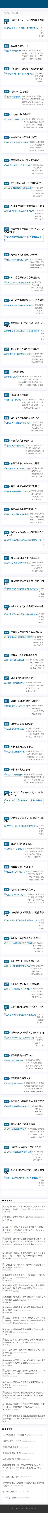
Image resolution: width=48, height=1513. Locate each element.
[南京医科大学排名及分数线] (16, 260)
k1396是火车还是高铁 (21, 844)
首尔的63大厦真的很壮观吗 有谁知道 (28, 1329)
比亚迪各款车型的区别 (11, 1453)
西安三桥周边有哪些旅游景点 (25, 558)
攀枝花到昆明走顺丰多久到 (24, 655)
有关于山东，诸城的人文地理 (25, 463)
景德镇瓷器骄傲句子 (21, 1078)
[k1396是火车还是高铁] (14, 849)
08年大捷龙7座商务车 (11, 1459)
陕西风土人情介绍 (19, 395)
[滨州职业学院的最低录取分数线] (18, 943)
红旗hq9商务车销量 (10, 1447)
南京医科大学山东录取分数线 (25, 160)
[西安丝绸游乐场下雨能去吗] (16, 514)
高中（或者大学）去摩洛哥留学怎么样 (29, 1350)
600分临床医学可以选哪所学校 (26, 183)
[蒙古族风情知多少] (12, 51)
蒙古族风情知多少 (19, 46)
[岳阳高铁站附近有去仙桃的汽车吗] (19, 1106)
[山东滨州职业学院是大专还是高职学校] (21, 920)
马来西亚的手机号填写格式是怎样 (27, 1265)
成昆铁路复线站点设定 (22, 724)
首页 (12, 13)
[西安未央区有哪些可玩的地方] (17, 491)
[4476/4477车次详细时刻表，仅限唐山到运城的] (24, 802)
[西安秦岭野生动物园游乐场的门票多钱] (21, 589)
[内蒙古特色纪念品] (12, 97)
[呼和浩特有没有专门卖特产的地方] (19, 74)
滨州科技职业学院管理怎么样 (25, 961)
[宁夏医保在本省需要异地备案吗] (18, 637)
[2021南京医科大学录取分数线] (17, 283)
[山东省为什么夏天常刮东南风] (17, 423)
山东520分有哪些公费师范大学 (26, 1147)
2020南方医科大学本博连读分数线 (27, 206)
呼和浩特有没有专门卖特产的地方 (27, 68)
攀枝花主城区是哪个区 (22, 746)
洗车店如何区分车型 (10, 1477)
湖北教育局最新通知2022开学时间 (27, 300)
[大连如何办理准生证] (13, 119)
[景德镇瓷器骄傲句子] (13, 1083)
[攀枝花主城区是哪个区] (14, 752)
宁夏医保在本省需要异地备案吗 (26, 632)
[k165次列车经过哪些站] (14, 683)
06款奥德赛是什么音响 (11, 1441)
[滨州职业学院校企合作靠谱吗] (17, 989)
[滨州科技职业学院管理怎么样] (17, 966)
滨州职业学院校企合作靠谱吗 (25, 984)
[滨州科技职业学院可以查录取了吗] (19, 1038)
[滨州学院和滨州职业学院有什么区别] (20, 1015)
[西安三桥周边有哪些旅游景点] (17, 563)
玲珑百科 (27, 1508)
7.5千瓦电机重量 (9, 1498)
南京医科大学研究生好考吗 (24, 137)
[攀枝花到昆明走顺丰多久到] (16, 660)
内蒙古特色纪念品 (19, 91)
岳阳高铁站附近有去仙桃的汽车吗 (27, 1101)
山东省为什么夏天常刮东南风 (25, 417)
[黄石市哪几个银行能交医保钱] (17, 354)
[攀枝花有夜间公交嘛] (13, 775)
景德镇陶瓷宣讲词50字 (22, 1055)
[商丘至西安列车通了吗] (14, 872)
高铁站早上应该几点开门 (23, 889)
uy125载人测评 (8, 1492)
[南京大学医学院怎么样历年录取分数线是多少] (24, 238)
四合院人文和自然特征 (22, 440)
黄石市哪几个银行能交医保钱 (25, 349)
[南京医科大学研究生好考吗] (16, 142)
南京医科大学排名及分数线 (24, 254)
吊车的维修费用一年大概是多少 (15, 1435)
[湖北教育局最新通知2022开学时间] (19, 305)
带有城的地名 (17, 372)
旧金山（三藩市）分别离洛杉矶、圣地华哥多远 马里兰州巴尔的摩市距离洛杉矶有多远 (29, 1320)
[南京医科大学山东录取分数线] (17, 165)
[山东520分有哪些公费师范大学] (18, 1152)
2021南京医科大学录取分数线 (25, 277)
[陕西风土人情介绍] (12, 400)
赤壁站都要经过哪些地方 (23, 1124)
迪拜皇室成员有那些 (21, 1217)
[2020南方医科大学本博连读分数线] (19, 211)
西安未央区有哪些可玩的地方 (25, 486)
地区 (17, 13)
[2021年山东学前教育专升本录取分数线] (21, 1178)
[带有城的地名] (11, 377)
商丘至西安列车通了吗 (22, 866)
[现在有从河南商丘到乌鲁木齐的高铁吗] (21, 826)
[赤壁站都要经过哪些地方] (15, 1129)
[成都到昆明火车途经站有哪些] (17, 706)
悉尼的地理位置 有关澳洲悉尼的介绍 (28, 1382)
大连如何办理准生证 (21, 114)
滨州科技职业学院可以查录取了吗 (27, 1032)
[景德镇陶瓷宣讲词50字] (14, 1060)
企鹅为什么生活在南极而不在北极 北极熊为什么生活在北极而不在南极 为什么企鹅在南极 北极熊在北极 (29, 1241)
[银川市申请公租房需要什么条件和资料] (21, 614)
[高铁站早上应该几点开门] (15, 895)
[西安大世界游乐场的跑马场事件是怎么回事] (23, 540)
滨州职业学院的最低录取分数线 (26, 938)
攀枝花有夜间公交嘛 (21, 769)
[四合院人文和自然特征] (14, 446)
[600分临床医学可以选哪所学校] (18, 188)
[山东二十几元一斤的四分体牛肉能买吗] (21, 28)
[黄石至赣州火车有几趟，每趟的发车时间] (22, 331)
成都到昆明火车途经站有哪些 (25, 701)
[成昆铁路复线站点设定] (14, 729)
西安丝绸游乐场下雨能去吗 (24, 509)
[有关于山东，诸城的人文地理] (17, 469)
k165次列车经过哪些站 (22, 678)
